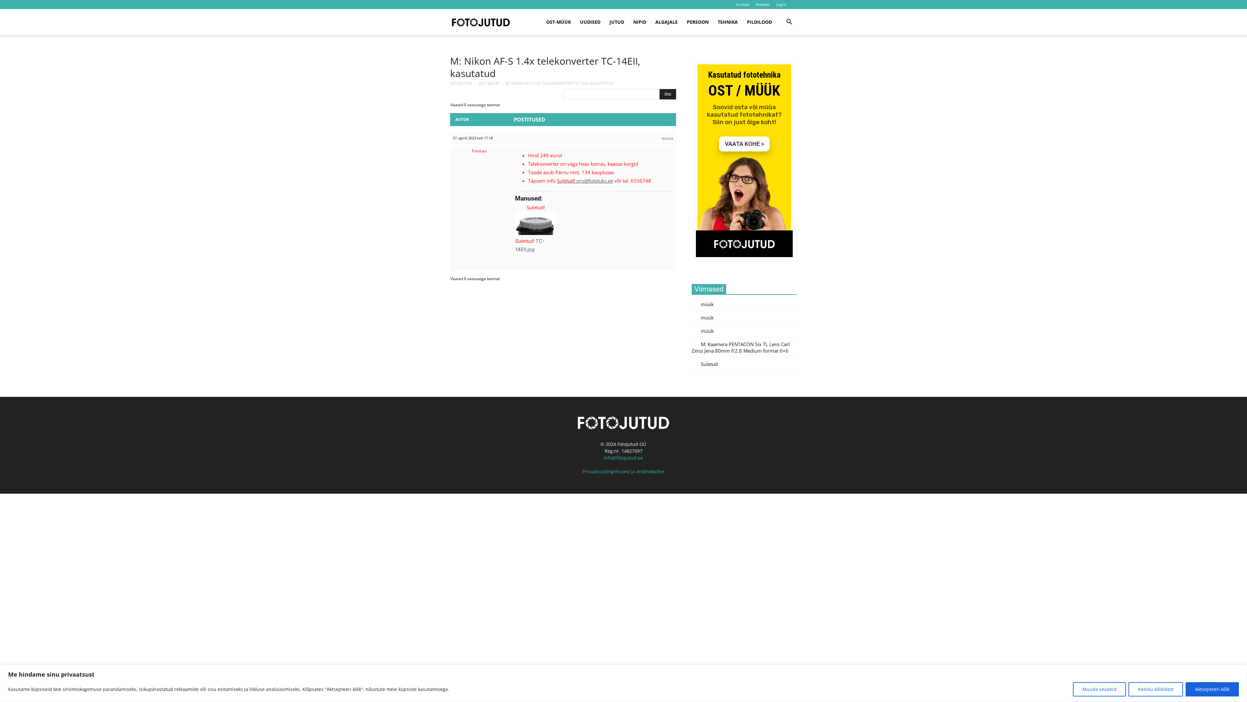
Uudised (590, 22)
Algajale (666, 22)
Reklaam (763, 4)
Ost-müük (558, 22)
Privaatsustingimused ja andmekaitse (623, 471)
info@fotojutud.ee (623, 458)
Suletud (709, 364)
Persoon (698, 22)
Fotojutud (461, 83)
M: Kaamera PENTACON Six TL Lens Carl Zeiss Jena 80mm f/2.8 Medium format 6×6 (741, 347)
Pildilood (759, 22)
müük (707, 304)
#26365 (668, 138)
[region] (623, 683)
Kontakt (742, 4)
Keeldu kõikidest (1156, 689)
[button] (789, 23)
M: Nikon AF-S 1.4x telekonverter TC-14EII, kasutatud (545, 67)
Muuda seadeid (1099, 689)
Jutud (617, 22)
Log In (781, 4)
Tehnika (728, 22)
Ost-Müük (489, 83)
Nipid (639, 22)
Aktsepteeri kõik (1212, 689)
